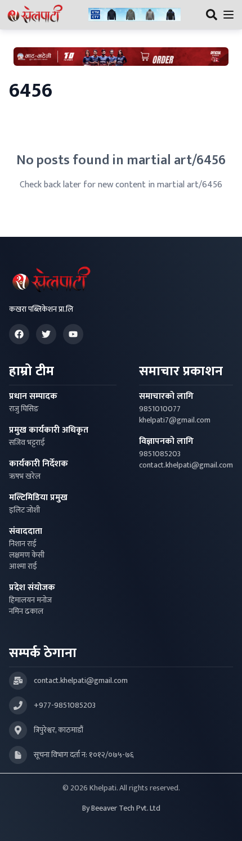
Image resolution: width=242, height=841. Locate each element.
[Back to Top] (221, 820)
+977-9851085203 (65, 705)
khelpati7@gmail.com (174, 420)
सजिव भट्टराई (27, 442)
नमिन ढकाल (26, 611)
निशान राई (23, 544)
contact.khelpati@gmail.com (186, 465)
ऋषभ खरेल (25, 476)
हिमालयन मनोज (30, 600)
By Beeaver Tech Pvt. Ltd (121, 808)
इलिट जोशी (24, 510)
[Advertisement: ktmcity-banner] (134, 15)
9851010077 (160, 409)
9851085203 (160, 454)
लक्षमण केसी (26, 555)
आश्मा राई (23, 566)
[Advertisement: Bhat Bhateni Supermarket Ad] (121, 56)
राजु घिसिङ (24, 409)
